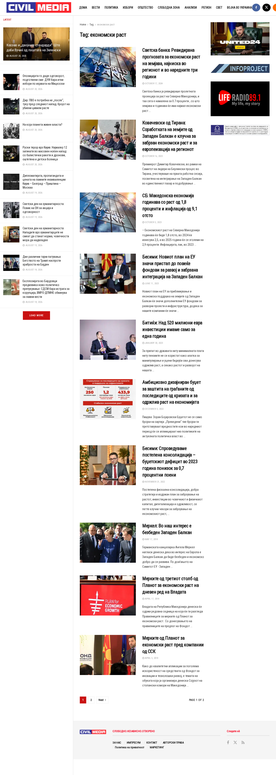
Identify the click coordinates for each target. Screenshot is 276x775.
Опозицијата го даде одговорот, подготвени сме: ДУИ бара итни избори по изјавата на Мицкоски (43, 79)
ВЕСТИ (96, 7)
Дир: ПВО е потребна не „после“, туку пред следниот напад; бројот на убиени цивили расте (46, 104)
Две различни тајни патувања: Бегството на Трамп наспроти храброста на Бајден (42, 260)
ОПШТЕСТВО (145, 7)
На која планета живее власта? (42, 124)
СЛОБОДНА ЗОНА (169, 7)
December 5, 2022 (153, 409)
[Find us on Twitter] (266, 7)
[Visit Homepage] (39, 7)
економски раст (106, 24)
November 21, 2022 (154, 481)
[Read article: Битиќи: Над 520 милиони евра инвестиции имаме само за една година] (108, 340)
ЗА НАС (117, 742)
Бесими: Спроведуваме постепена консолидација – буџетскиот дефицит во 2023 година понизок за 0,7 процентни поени (170, 462)
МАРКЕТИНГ (157, 747)
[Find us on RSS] (243, 742)
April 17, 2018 (151, 598)
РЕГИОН (206, 7)
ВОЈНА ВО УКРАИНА (239, 7)
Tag (91, 24)
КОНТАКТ (151, 742)
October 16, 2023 (153, 156)
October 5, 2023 (153, 222)
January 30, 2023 (153, 343)
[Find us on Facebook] (256, 7)
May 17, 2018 (151, 539)
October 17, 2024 (153, 83)
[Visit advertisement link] (240, 38)
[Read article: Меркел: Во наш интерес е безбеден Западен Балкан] (108, 543)
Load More (36, 315)
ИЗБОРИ (128, 7)
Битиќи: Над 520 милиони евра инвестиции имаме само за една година (172, 329)
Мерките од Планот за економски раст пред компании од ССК (173, 644)
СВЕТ (219, 7)
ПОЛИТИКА (111, 7)
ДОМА (83, 7)
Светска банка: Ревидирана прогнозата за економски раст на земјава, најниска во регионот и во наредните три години (171, 63)
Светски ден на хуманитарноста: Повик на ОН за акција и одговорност (43, 207)
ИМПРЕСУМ (134, 742)
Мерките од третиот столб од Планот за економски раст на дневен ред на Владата (170, 585)
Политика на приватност (129, 747)
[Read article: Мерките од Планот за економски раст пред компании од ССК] (108, 655)
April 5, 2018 (151, 658)
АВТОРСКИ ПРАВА (173, 742)
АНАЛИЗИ (191, 7)
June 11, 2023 (151, 283)
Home (83, 24)
